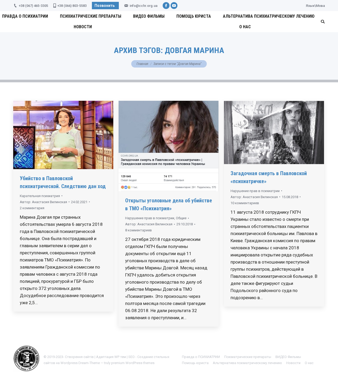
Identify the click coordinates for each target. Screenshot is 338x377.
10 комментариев (245, 203)
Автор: (43, 202)
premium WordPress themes (132, 363)
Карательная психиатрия (40, 196)
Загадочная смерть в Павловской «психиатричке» (269, 177)
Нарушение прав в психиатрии (149, 218)
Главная (142, 64)
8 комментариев (138, 230)
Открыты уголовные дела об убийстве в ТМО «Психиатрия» (168, 204)
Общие (181, 218)
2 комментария (32, 208)
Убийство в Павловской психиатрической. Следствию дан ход (63, 182)
